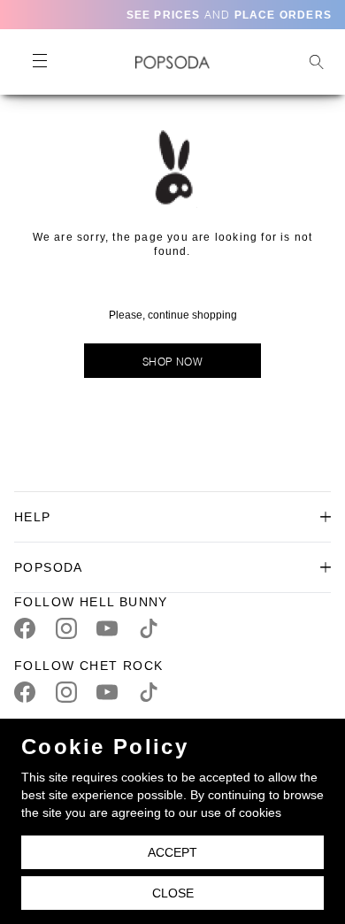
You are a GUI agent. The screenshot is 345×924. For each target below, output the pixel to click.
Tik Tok (148, 628)
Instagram (66, 628)
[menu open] (39, 62)
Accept (172, 852)
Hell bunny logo (172, 62)
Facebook (24, 628)
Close (173, 893)
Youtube (107, 628)
